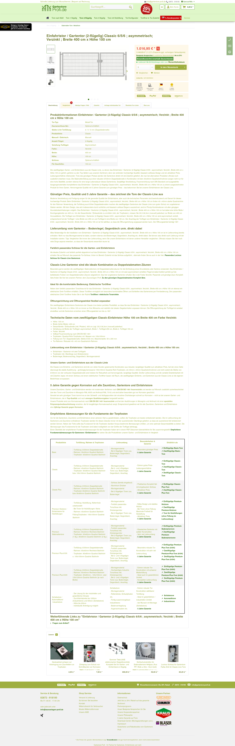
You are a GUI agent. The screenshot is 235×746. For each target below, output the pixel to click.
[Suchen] (130, 7)
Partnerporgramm (124, 706)
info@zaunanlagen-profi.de (51, 709)
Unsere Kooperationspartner (129, 712)
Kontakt (82, 703)
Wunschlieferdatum (176, 62)
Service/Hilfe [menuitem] (188, 1)
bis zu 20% (178, 55)
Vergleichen (143, 73)
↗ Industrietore (168, 601)
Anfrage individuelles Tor (112, 105)
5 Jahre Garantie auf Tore (128, 718)
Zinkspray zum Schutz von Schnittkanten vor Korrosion (89, 665)
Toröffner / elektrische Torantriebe (104, 294)
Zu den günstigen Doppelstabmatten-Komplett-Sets (123, 277)
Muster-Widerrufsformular (89, 709)
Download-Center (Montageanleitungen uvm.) (135, 721)
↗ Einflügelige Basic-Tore (172, 448)
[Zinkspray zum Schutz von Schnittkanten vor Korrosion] (89, 653)
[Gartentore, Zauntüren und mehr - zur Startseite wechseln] (54, 8)
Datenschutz (122, 697)
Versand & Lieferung (87, 697)
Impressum (122, 723)
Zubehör (96, 105)
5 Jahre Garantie (144, 452)
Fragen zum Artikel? (60, 623)
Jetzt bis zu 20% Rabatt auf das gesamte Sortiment (133, 702)
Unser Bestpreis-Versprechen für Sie (132, 709)
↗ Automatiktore (169, 598)
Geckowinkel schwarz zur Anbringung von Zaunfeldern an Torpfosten (61, 664)
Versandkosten (112, 740)
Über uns (147, 105)
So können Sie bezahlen (88, 700)
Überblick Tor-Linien (132, 105)
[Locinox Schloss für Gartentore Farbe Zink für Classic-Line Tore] (173, 653)
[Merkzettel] (162, 7)
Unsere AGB (84, 712)
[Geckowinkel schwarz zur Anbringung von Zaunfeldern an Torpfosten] (62, 651)
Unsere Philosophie (125, 715)
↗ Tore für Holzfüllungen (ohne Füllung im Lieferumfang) (172, 516)
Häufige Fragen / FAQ (82, 105)
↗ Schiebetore (168, 595)
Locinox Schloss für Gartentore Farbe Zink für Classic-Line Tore (173, 665)
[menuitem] (111, 7)
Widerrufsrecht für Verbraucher (91, 706)
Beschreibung (53, 105)
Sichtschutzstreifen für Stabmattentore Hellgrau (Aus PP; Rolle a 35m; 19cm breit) (145, 664)
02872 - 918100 (173, 1)
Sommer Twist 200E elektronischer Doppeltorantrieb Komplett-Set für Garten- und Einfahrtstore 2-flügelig (117, 663)
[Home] (46, 18)
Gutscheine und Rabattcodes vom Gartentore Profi (135, 728)
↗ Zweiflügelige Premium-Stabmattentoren (169, 535)
